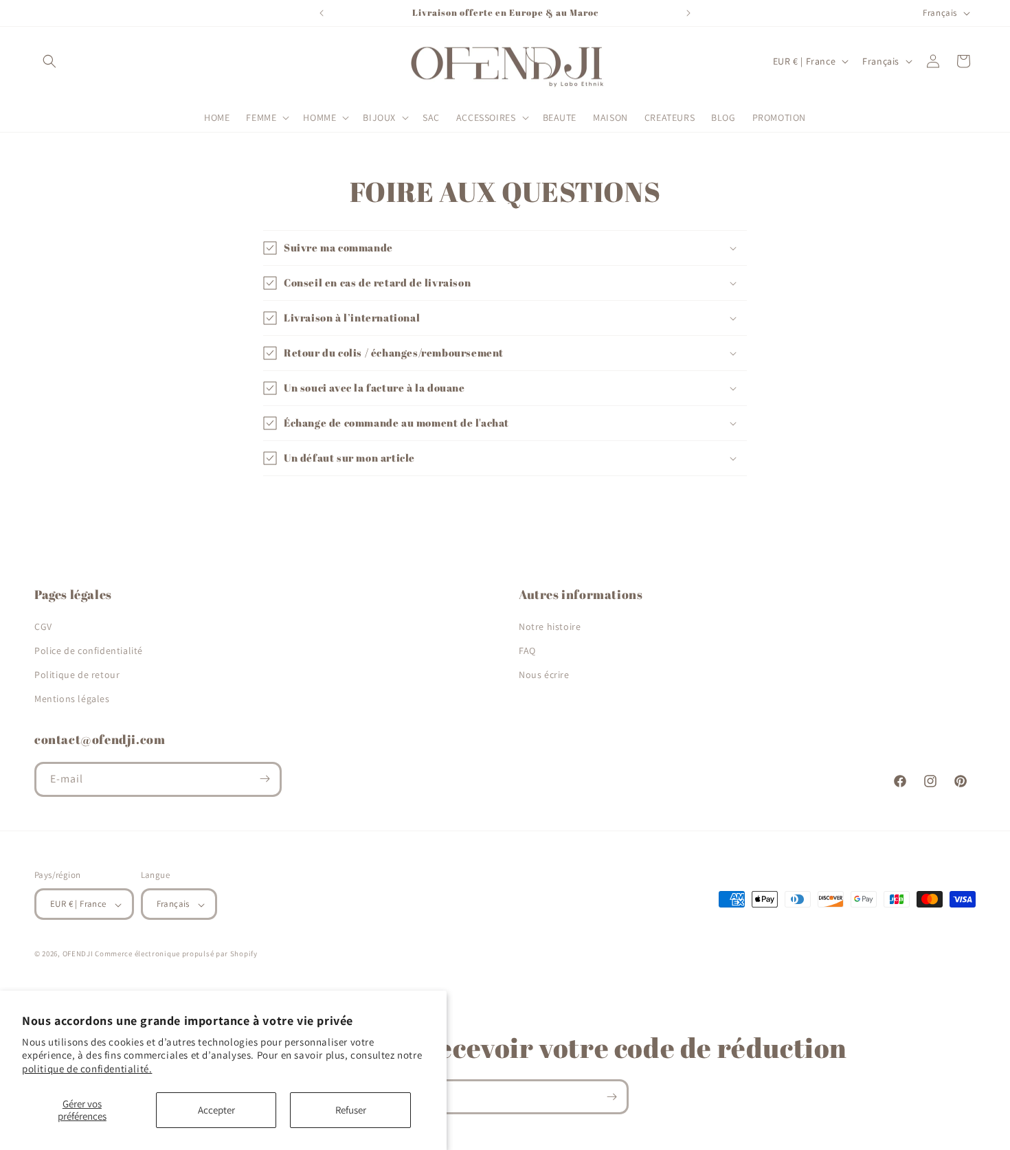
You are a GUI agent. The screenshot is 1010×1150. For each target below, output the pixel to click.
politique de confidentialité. (87, 1068)
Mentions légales (72, 698)
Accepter (216, 1109)
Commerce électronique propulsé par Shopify (176, 954)
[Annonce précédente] (321, 13)
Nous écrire (544, 674)
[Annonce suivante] (688, 13)
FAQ (527, 650)
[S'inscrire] (264, 778)
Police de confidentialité (88, 650)
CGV (43, 626)
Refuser (350, 1109)
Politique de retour (77, 674)
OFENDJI (78, 954)
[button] (49, 61)
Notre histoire (550, 626)
